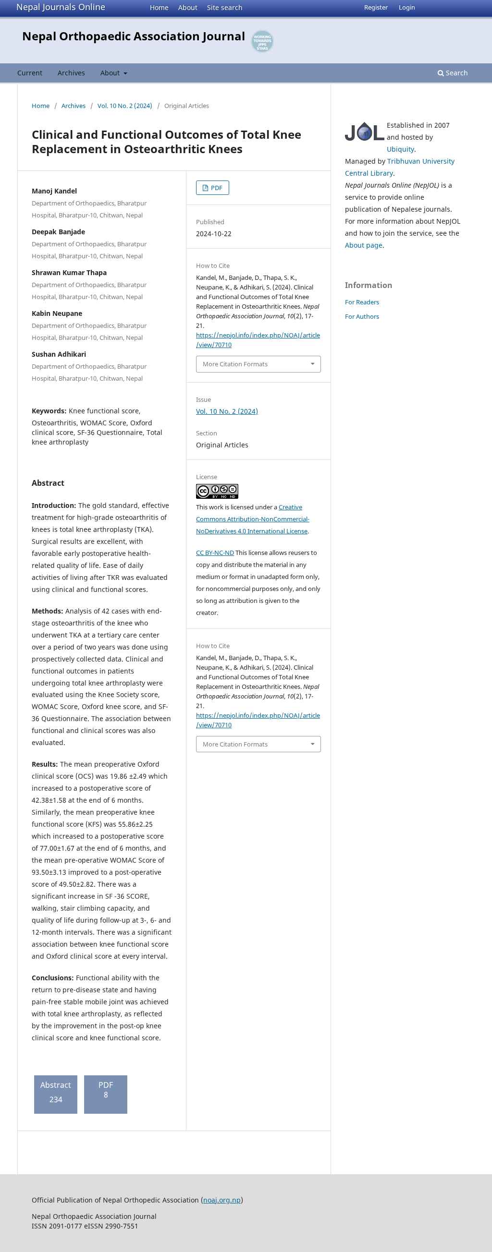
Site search (225, 7)
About (187, 7)
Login (407, 7)
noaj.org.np (222, 1199)
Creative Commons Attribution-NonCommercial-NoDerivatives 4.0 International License (252, 519)
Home (159, 7)
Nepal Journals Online (60, 6)
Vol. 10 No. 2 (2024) (125, 105)
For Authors (362, 316)
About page (363, 245)
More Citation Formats (235, 364)
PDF (215, 187)
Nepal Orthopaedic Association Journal (133, 36)
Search (456, 72)
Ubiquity (400, 149)
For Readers (362, 302)
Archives (71, 72)
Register (376, 7)
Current (29, 72)
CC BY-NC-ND (215, 552)
